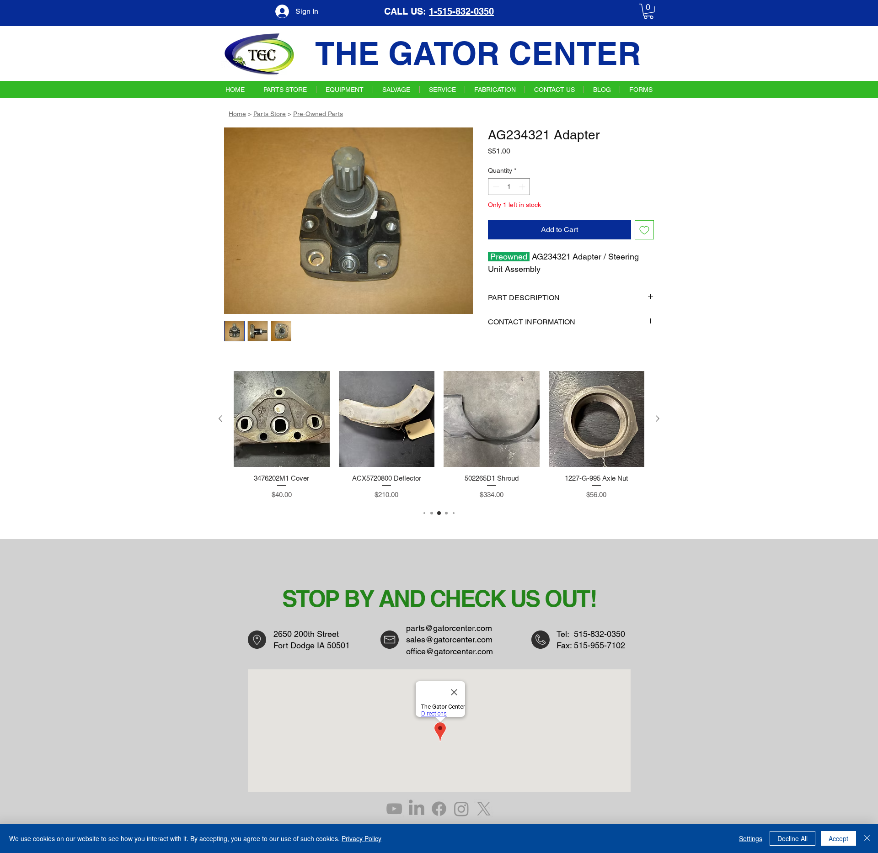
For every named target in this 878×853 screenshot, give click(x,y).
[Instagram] (461, 808)
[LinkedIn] (416, 808)
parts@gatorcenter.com (449, 628)
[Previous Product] (220, 418)
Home (237, 113)
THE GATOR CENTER (478, 53)
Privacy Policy (361, 838)
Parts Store (269, 113)
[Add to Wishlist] (644, 229)
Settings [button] (750, 838)
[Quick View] (282, 419)
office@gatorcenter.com (449, 651)
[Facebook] (439, 808)
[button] (648, 11)
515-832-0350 (599, 634)
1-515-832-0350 (461, 11)
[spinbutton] (509, 187)
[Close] (867, 838)
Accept (838, 838)
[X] (483, 808)
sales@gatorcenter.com (449, 639)
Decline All (792, 838)
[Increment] (523, 187)
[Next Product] (657, 418)
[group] (439, 435)
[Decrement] (495, 187)
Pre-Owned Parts (318, 113)
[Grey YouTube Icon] (394, 808)
